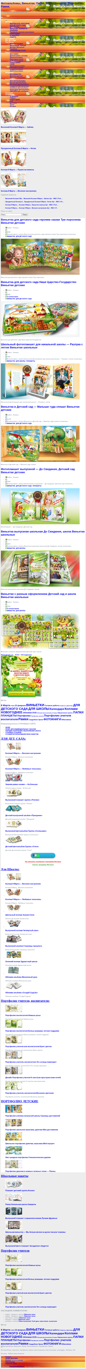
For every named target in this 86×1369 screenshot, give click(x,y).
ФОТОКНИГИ (52, 719)
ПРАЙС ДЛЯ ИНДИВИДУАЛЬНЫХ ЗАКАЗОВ (20, 729)
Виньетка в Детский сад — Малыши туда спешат (33, 406)
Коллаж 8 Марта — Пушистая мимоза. (17, 170)
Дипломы (13, 103)
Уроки (12, 105)
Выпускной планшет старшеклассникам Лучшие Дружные (31, 1218)
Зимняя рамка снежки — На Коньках (21, 784)
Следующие (27, 655)
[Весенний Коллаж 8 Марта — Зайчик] (13, 123)
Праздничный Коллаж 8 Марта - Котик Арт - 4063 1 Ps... (34, 202)
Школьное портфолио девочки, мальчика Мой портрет (30, 1144)
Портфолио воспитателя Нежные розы (23, 1015)
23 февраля (14, 96)
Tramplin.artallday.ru (17, 1367)
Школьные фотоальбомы (19, 84)
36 (18, 655)
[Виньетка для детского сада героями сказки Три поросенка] (40, 274)
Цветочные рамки (16, 71)
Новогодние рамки (16, 59)
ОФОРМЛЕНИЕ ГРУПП (18, 50)
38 (22, 655)
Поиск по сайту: (6, 211)
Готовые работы (52, 705)
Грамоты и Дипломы (66, 705)
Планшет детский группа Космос (20, 1190)
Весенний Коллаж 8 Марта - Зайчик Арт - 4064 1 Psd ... (34, 198)
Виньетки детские (16, 76)
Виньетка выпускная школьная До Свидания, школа (36, 531)
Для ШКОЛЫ (10, 39)
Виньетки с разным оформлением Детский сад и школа (38, 593)
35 (16, 655)
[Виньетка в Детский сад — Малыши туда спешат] (40, 461)
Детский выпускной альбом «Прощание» (23, 815)
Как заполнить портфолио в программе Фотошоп (43, 861)
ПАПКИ (78, 712)
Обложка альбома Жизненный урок (21, 977)
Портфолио (9, 42)
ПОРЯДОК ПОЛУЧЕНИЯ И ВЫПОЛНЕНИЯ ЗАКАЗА (23, 731)
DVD (11, 101)
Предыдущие (5, 655)
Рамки (7, 52)
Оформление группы (65, 713)
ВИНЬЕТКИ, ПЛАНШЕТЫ (18, 29)
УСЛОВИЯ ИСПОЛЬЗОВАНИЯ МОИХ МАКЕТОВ (21, 734)
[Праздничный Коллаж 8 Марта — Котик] (13, 145)
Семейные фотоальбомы (19, 88)
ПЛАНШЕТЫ (30, 361)
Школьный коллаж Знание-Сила (19, 915)
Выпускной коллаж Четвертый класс (22, 930)
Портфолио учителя (37, 716)
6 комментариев (13, 608)
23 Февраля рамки (16, 61)
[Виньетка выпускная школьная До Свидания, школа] (40, 586)
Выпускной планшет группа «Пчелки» (22, 800)
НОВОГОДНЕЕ (15, 34)
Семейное (13, 49)
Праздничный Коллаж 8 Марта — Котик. (18, 148)
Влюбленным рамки (17, 66)
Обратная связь (29, 1314)
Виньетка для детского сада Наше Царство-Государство (38, 282)
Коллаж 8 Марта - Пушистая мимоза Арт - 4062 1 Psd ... (31, 205)
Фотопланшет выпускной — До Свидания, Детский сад (38, 469)
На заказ (13, 106)
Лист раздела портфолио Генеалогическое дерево (28, 1157)
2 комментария (12, 296)
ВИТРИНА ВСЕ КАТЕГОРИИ (19, 23)
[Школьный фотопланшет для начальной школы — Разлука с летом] (40, 399)
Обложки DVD (30, 712)
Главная (8, 1357)
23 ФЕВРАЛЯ (14, 35)
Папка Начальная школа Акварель (20, 1204)
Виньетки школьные (17, 78)
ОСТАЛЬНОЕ (9, 94)
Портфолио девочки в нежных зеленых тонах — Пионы (30, 1171)
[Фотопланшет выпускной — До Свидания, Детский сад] (40, 524)
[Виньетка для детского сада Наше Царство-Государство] (40, 336)
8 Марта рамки (15, 62)
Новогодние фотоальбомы (19, 89)
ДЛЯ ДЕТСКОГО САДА (18, 25)
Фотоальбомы (10, 79)
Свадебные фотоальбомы (19, 86)
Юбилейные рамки (17, 67)
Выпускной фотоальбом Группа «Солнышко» (26, 831)
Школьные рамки (16, 57)
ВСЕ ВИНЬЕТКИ (15, 74)
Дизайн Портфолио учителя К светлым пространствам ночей (33, 1078)
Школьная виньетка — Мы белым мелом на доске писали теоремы (35, 1232)
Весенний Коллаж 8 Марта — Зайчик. (17, 127)
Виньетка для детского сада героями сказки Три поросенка (41, 219)
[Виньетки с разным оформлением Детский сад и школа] (40, 648)
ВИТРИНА (8, 22)
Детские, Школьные (17, 47)
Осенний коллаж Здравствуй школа (21, 961)
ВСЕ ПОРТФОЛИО (16, 44)
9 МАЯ (12, 64)
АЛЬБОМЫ (14, 30)
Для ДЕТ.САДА (10, 40)
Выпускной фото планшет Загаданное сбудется (26, 1246)
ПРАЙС (7, 727)
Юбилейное (66, 720)
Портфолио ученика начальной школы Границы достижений (32, 1116)
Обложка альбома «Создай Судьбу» (21, 993)
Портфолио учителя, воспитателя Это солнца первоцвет (31, 1062)
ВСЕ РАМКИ (14, 54)
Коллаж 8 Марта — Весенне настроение (23, 753)
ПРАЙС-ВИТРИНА (11, 1358)
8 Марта (12, 98)
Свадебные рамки (16, 69)
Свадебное (33, 720)
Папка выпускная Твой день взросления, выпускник (38, 1321)
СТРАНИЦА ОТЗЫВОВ (13, 732)
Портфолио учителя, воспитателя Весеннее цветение (29, 1093)
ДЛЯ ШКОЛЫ (14, 27)
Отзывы (54, 713)
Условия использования (14, 1360)
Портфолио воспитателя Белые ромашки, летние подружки (32, 1031)
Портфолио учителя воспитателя (22, 32)
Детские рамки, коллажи (19, 56)
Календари (9, 93)
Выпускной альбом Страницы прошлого (23, 946)
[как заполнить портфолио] (43, 858)
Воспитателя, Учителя (18, 45)
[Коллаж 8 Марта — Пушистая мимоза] (13, 166)
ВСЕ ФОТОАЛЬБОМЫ (18, 81)
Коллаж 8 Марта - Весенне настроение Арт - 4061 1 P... (31, 208)
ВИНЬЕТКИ (9, 72)
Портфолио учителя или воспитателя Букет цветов (28, 1046)
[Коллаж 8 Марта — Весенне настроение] (13, 187)
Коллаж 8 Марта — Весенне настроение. (19, 191)
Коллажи (71, 709)
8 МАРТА (13, 37)
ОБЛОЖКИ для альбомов (19, 91)
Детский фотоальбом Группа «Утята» (22, 846)
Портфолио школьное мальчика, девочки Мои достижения (31, 1130)
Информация (10, 1362)
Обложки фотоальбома (44, 713)
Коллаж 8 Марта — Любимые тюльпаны (23, 769)
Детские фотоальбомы (18, 83)
